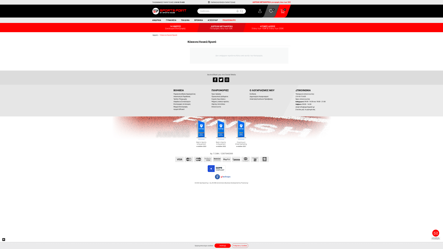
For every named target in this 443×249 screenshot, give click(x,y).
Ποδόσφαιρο (229, 20)
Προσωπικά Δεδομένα (220, 96)
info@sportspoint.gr (307, 107)
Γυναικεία (171, 20)
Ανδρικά (156, 20)
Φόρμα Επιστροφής (181, 107)
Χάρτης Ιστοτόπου (218, 104)
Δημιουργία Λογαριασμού (259, 96)
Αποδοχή (222, 246)
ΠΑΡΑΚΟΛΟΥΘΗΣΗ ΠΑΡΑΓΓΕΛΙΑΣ (223, 2)
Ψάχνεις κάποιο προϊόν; (220, 101)
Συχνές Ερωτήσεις (219, 99)
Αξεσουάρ (213, 20)
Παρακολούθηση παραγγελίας (185, 94)
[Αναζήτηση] (244, 11)
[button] (231, 168)
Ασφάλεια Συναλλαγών (182, 101)
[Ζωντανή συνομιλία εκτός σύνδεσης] (436, 234)
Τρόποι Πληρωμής (180, 99)
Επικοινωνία (216, 107)
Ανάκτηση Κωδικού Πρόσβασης (261, 99)
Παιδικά (185, 20)
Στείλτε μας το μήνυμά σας (305, 109)
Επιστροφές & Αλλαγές (182, 104)
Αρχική (155, 35)
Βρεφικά (198, 20)
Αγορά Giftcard (179, 109)
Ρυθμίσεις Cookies (240, 246)
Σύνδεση (253, 94)
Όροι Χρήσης (216, 94)
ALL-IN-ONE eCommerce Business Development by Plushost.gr (229, 183)
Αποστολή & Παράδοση (182, 96)
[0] (282, 12)
